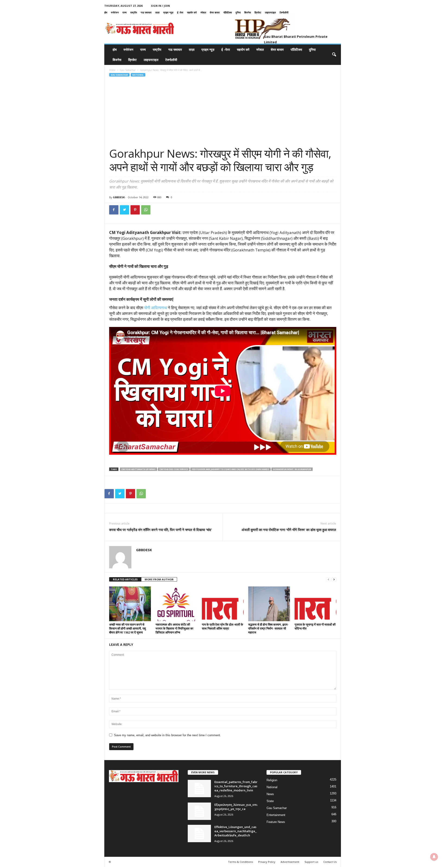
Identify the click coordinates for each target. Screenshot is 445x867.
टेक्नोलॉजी (284, 12)
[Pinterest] (135, 209)
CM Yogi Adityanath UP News (138, 469)
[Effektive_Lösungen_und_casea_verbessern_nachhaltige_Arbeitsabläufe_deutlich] (199, 833)
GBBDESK (119, 197)
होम (105, 12)
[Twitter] (124, 209)
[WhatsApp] (145, 209)
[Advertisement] (222, 112)
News (270, 794)
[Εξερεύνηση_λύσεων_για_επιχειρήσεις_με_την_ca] (199, 811)
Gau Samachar (128, 70)
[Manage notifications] (434, 857)
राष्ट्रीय (133, 12)
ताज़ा (157, 12)
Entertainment (276, 815)
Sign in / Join (160, 5)
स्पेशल (203, 12)
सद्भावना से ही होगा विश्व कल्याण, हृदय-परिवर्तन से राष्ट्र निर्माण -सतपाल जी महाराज (268, 628)
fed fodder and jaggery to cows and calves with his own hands (230, 469)
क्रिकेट (257, 12)
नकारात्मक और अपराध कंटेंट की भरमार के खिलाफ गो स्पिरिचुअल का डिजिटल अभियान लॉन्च (174, 628)
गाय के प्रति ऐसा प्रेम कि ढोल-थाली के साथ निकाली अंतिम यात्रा (222, 626)
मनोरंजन (115, 12)
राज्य (124, 12)
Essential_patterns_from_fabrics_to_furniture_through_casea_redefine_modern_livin (235, 786)
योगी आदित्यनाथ (155, 307)
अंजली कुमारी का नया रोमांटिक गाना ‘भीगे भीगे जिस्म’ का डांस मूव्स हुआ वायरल (289, 529)
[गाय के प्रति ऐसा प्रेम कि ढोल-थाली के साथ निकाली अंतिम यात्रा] (223, 603)
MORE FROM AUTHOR (159, 579)
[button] (334, 55)
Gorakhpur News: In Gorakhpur (292, 469)
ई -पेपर (180, 12)
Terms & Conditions (240, 862)
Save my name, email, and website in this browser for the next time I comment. (167, 735)
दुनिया (238, 12)
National (138, 74)
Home (112, 70)
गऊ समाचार (146, 12)
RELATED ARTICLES (125, 579)
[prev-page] (328, 579)
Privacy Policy (266, 862)
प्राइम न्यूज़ (168, 12)
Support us (311, 862)
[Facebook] (113, 209)
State (270, 801)
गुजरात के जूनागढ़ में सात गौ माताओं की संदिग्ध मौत (315, 626)
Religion (272, 780)
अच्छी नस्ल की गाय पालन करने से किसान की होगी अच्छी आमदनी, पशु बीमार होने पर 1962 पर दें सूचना (127, 628)
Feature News (276, 822)
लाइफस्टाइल (270, 12)
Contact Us (330, 862)
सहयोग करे (192, 12)
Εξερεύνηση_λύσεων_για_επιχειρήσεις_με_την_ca (235, 807)
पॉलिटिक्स (227, 12)
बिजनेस (247, 12)
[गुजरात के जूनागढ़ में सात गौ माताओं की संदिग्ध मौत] (315, 603)
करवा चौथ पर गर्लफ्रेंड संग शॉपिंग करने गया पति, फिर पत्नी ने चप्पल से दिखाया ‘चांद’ (160, 529)
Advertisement (290, 862)
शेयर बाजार (215, 12)
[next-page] (334, 579)
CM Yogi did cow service (173, 469)
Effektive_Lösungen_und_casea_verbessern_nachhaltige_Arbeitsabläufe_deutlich (235, 831)
